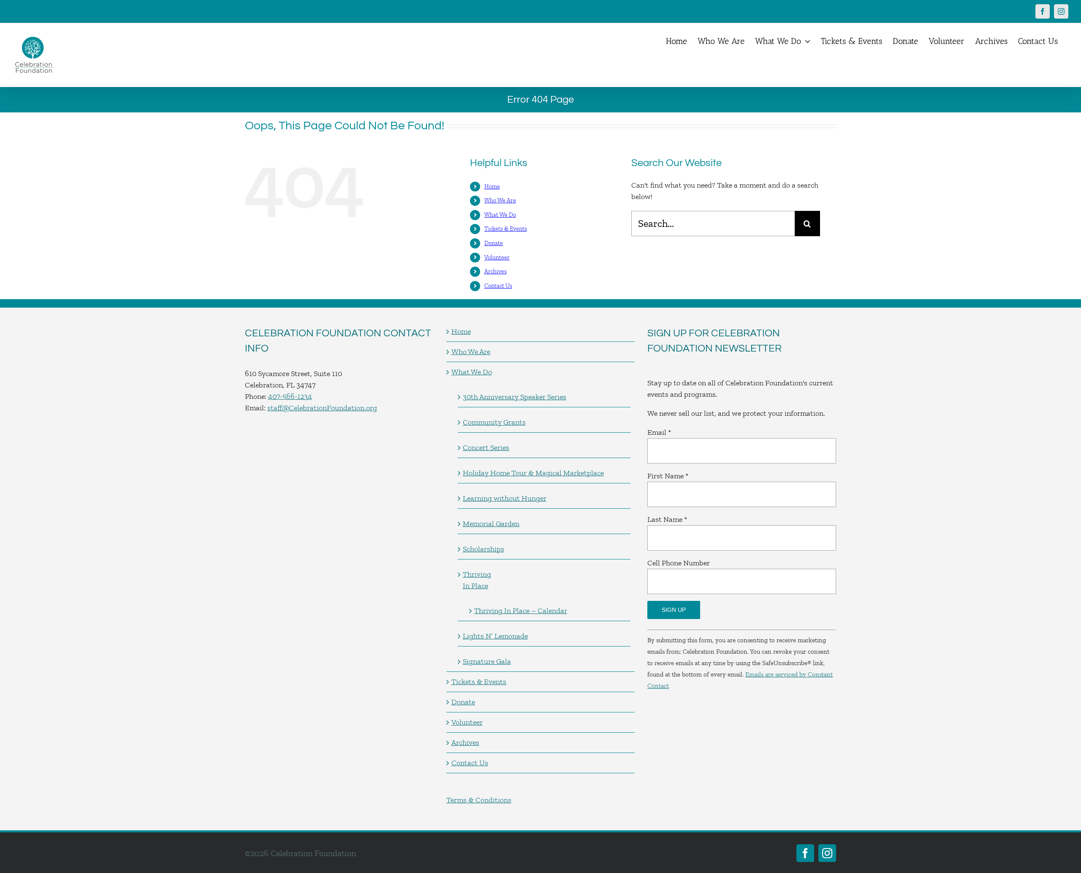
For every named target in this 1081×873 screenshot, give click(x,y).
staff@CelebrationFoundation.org (322, 407)
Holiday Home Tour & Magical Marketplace (533, 472)
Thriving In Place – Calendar (520, 610)
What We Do (500, 214)
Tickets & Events (505, 228)
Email (659, 432)
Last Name (667, 519)
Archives (495, 271)
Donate (493, 243)
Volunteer (497, 257)
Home (492, 186)
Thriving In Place (477, 580)
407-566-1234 (290, 396)
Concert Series (486, 447)
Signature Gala (487, 661)
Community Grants (494, 422)
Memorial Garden (491, 523)
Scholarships (483, 549)
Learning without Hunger (504, 498)
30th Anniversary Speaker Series (514, 396)
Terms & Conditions (478, 800)
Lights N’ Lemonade (495, 636)
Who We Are (500, 200)
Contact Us (498, 285)
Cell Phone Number (678, 562)
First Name (667, 475)
